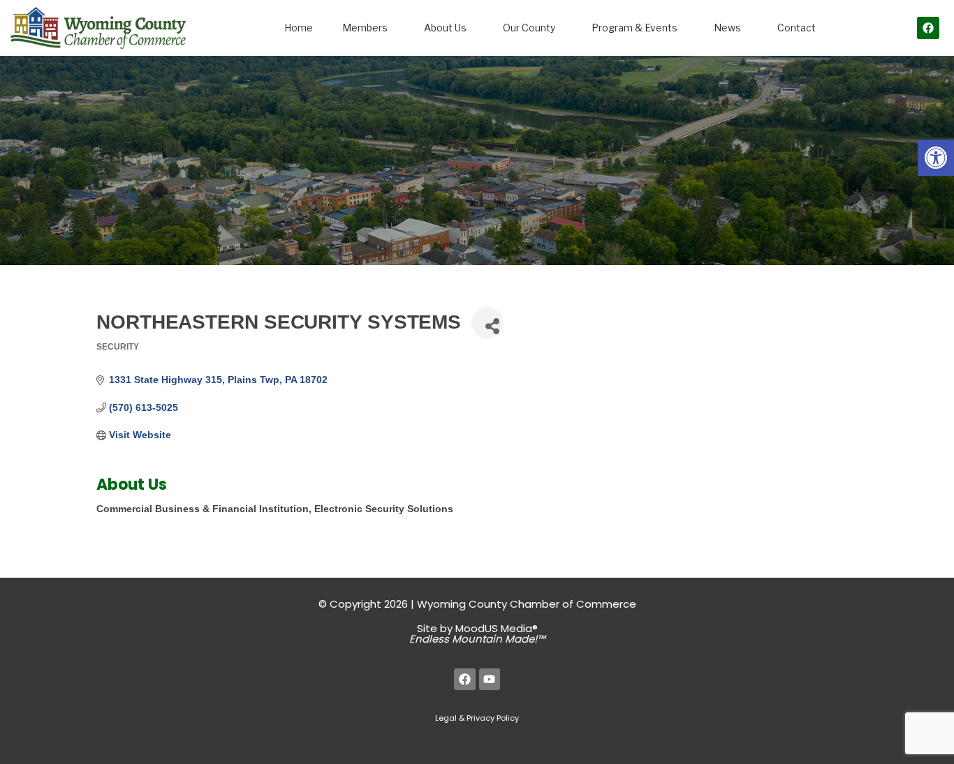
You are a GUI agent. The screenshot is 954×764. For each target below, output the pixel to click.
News (727, 27)
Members (365, 27)
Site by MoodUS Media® (477, 633)
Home (298, 27)
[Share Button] (487, 322)
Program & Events (634, 27)
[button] (936, 158)
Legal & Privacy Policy (477, 718)
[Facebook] (928, 28)
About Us (445, 27)
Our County (529, 27)
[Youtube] (490, 679)
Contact (796, 27)
